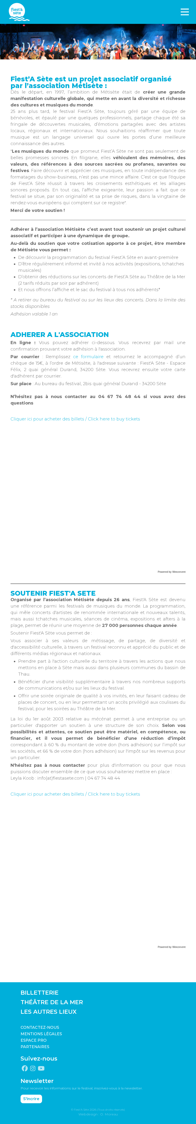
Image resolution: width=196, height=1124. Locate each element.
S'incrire (31, 1099)
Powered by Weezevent (171, 571)
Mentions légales (41, 1034)
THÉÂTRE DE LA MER (52, 1002)
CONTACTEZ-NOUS (40, 1027)
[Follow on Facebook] (25, 1068)
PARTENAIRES (35, 1047)
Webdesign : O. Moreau (98, 1114)
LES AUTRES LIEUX (48, 1011)
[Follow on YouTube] (41, 1068)
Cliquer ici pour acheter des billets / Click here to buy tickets (75, 419)
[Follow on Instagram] (32, 1068)
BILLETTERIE (40, 992)
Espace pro (34, 1040)
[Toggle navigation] (185, 12)
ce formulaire (88, 356)
